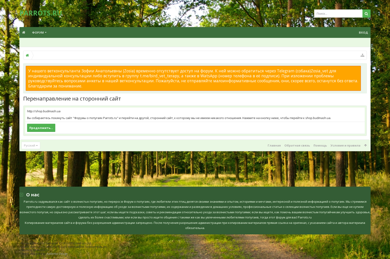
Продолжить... (41, 128)
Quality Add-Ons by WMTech (64, 247)
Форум (38, 32)
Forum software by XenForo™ (56, 243)
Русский (29, 145)
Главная (274, 145)
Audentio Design (57, 254)
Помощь (320, 145)
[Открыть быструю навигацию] (362, 55)
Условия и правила (345, 145)
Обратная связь (297, 145)
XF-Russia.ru (41, 250)
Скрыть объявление (363, 68)
